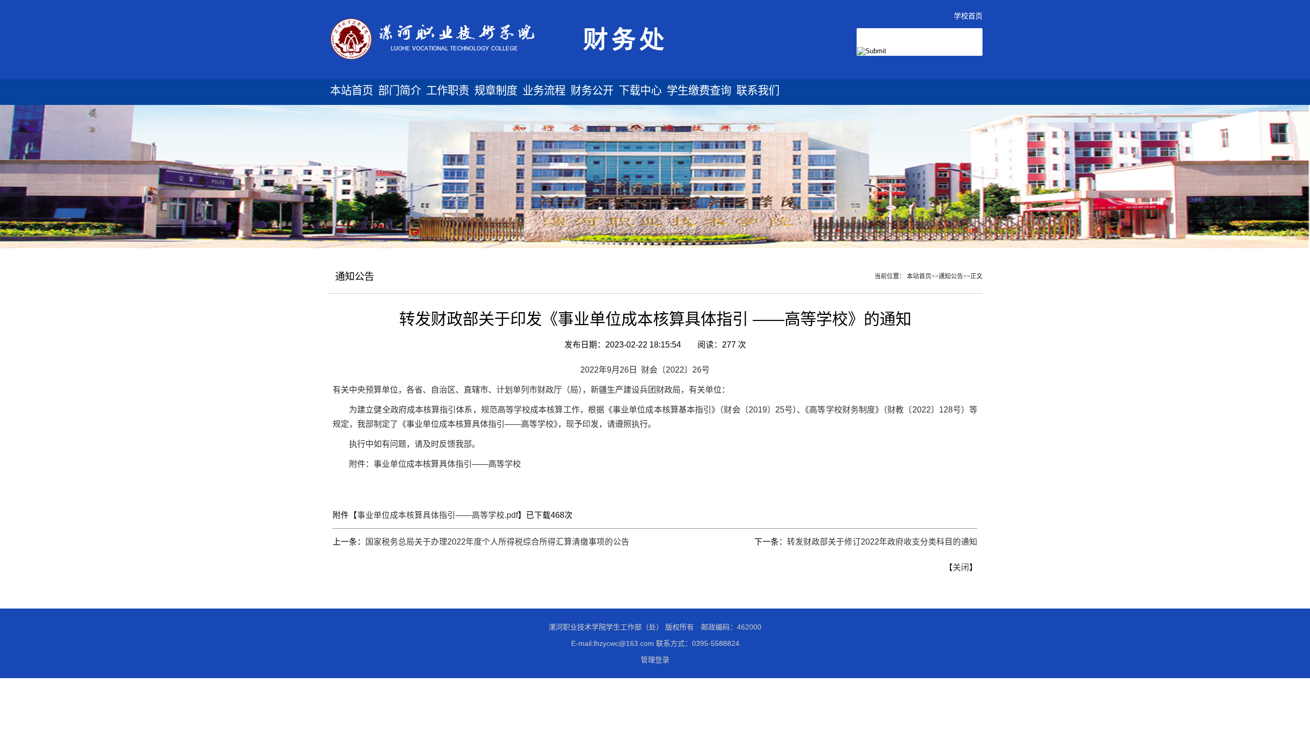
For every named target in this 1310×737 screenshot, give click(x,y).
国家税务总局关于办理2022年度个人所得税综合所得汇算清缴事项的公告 (497, 541)
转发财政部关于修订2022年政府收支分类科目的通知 (882, 541)
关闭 (961, 567)
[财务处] (528, 75)
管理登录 (655, 660)
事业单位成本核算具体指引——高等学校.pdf (437, 515)
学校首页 (968, 16)
